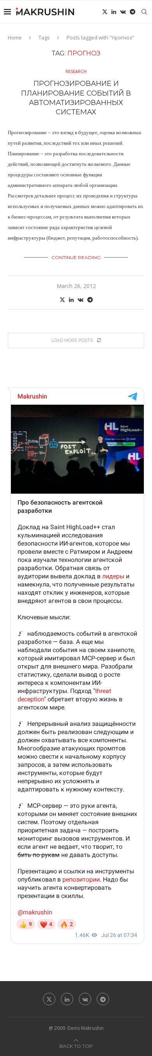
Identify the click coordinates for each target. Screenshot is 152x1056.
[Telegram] (132, 11)
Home (15, 37)
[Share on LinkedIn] (71, 299)
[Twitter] (105, 11)
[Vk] (123, 11)
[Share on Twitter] (62, 299)
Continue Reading (76, 257)
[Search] (144, 11)
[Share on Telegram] (90, 299)
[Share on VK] (80, 299)
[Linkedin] (113, 11)
